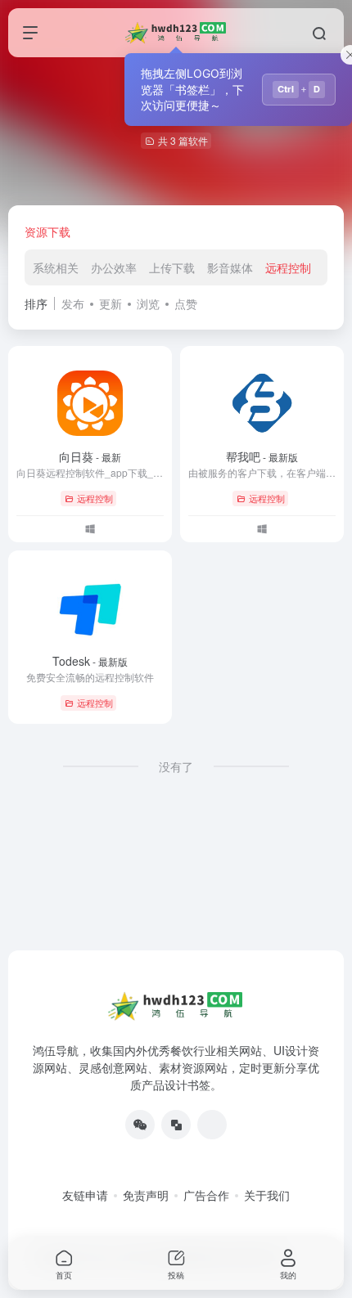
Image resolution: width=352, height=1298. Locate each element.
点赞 (185, 303)
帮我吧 (262, 456)
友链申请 (85, 1195)
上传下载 (172, 267)
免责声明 (146, 1195)
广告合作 (206, 1195)
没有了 (176, 766)
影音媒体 (230, 267)
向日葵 (90, 456)
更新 (110, 303)
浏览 (148, 303)
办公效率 (114, 267)
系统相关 (56, 267)
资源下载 (47, 231)
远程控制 (288, 267)
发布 (72, 303)
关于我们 (267, 1195)
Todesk (90, 661)
